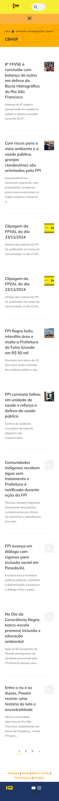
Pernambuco (23, 777)
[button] (29, 18)
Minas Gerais (40, 773)
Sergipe (39, 777)
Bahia (26, 773)
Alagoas (13, 773)
